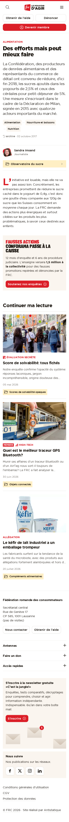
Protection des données (19, 798)
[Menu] (61, 7)
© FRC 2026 (11, 810)
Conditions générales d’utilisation (26, 787)
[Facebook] (10, 771)
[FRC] (34, 7)
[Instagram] (29, 771)
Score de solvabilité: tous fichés (31, 363)
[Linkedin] (39, 771)
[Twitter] (20, 771)
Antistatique (52, 810)
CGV (6, 793)
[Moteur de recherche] (7, 7)
